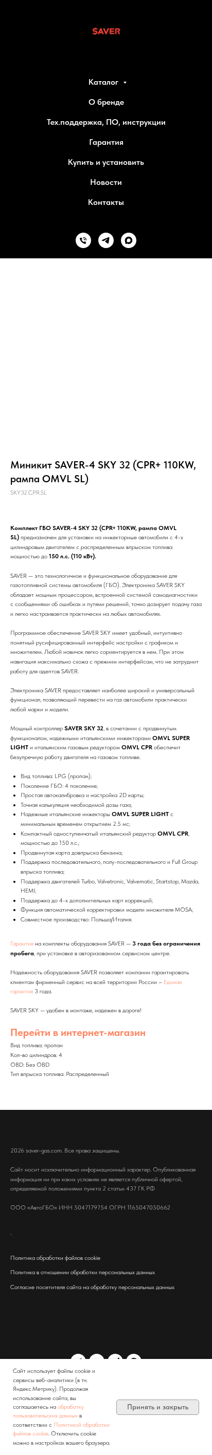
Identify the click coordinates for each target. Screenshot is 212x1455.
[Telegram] (106, 240)
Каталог (104, 82)
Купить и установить (106, 162)
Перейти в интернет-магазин (78, 1032)
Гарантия (106, 142)
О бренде (106, 102)
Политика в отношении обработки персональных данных (82, 1272)
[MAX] (128, 240)
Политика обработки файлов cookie (55, 1257)
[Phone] (83, 240)
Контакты (106, 202)
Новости (106, 182)
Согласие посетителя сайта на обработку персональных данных (92, 1287)
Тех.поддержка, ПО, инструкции (106, 122)
